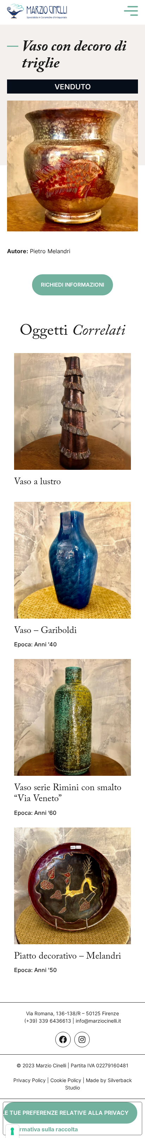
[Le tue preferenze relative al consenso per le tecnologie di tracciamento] (12, 1131)
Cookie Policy (65, 1080)
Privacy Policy (29, 1080)
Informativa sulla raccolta (43, 1129)
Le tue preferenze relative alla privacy (65, 1112)
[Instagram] (82, 1039)
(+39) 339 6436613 (47, 1021)
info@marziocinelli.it (98, 1021)
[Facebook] (63, 1039)
